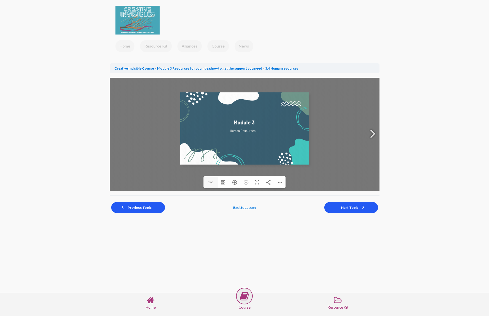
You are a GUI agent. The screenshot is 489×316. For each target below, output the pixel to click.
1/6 (210, 182)
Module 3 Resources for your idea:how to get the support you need (210, 68)
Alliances (190, 46)
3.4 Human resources (281, 68)
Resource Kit (156, 46)
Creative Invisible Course (134, 68)
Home (125, 46)
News (244, 46)
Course (218, 46)
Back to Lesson (244, 207)
